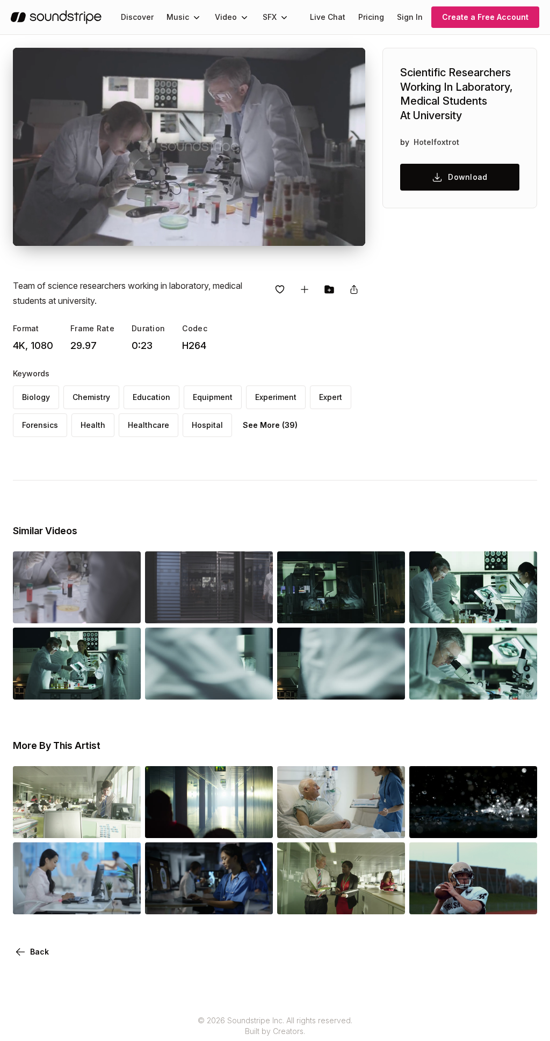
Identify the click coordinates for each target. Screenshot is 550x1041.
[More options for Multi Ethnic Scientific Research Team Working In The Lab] (520, 608)
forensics (40, 424)
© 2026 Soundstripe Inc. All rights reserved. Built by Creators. (275, 1026)
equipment (213, 397)
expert (330, 397)
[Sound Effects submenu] (284, 17)
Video (226, 16)
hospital (207, 424)
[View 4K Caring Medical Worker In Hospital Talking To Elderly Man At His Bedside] (341, 823)
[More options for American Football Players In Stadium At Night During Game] (520, 899)
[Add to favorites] (280, 289)
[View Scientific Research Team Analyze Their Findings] (341, 608)
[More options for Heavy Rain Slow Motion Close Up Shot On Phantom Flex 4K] (520, 823)
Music (178, 16)
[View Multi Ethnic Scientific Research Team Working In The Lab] (473, 608)
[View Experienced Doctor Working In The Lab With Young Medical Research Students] (473, 684)
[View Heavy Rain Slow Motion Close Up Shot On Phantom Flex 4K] (473, 823)
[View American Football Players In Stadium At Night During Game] (473, 899)
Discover (137, 16)
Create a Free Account (485, 16)
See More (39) (270, 424)
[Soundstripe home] (56, 17)
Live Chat (327, 16)
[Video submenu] (244, 17)
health (93, 424)
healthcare (148, 424)
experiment (275, 397)
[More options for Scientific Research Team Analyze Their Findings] (388, 608)
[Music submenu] (196, 17)
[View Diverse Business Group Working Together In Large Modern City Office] (77, 823)
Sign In (410, 16)
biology (36, 397)
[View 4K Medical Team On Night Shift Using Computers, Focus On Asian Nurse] (209, 899)
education (151, 397)
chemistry (91, 397)
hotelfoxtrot (436, 142)
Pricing (371, 16)
